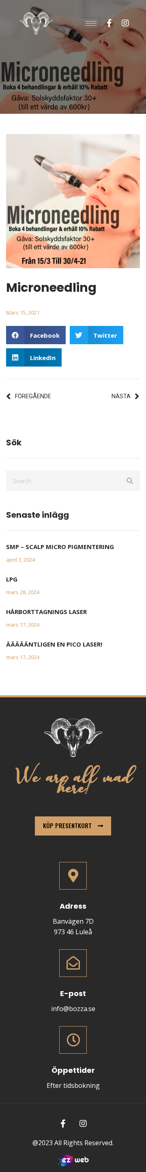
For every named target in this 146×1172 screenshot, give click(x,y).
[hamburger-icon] (91, 23)
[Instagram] (125, 23)
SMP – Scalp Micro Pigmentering (60, 547)
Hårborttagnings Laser (46, 612)
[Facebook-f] (109, 23)
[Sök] (130, 481)
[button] (36, 335)
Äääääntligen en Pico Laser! (54, 644)
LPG (11, 579)
